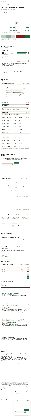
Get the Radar (16, 162)
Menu (29, 1)
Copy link (27, 237)
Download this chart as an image (4, 192)
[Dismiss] (29, 402)
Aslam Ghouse (6, 67)
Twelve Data (7, 99)
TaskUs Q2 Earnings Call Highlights (6, 307)
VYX (2, 278)
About (22, 400)
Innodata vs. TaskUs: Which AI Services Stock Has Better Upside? (10, 293)
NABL (2, 269)
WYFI (2, 271)
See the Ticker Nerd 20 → (5, 73)
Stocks (5, 4)
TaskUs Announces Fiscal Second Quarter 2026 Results (9, 322)
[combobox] (9, 283)
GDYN (2, 273)
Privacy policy (28, 400)
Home (2, 4)
